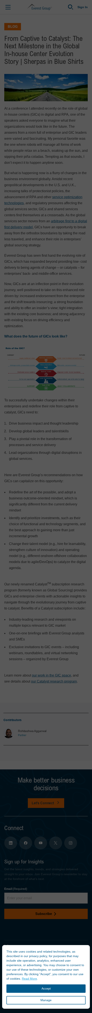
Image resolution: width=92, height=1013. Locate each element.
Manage (46, 1000)
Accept (46, 988)
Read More (29, 978)
